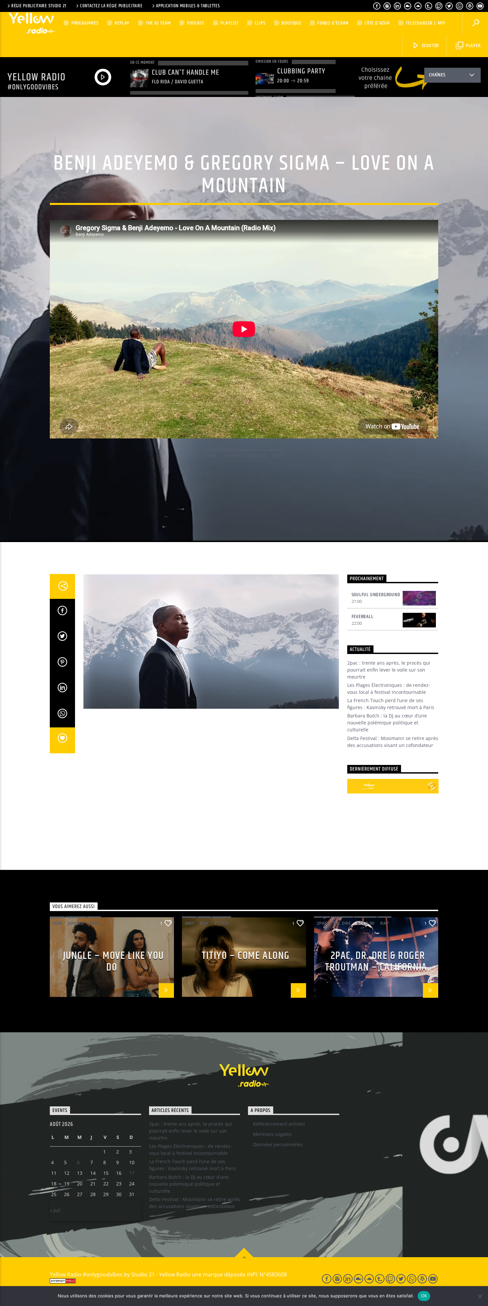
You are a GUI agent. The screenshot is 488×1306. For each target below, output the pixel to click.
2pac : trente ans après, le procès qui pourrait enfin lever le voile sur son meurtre (388, 670)
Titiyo (221, 923)
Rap (384, 923)
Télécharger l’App (425, 23)
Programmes (85, 23)
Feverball (362, 616)
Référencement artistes (279, 1124)
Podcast (195, 23)
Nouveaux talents (244, 456)
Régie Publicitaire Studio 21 (38, 6)
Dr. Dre (342, 923)
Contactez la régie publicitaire (111, 6)
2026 (57, 923)
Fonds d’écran (332, 23)
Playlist (229, 23)
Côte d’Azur (377, 23)
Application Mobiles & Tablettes (188, 6)
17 (131, 1173)
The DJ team (158, 23)
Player (472, 46)
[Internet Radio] (178, 1280)
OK (424, 1295)
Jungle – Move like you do (113, 962)
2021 (211, 456)
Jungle (76, 923)
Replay (122, 23)
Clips (260, 23)
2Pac (322, 923)
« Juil (55, 1210)
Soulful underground (376, 595)
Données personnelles (278, 1144)
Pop (277, 456)
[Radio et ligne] (431, 786)
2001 (189, 923)
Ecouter (430, 46)
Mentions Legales (272, 1134)
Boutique (291, 23)
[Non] (479, 1296)
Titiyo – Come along (245, 956)
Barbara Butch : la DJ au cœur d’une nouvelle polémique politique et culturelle (387, 722)
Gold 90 (365, 923)
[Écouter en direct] (355, 786)
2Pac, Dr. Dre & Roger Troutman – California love (376, 967)
